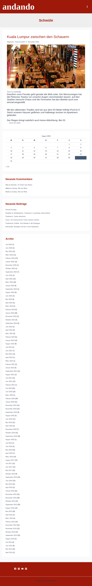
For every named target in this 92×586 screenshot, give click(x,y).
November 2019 (11, 409)
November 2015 (11, 498)
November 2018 (11, 429)
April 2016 (9, 487)
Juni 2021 (9, 381)
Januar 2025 (10, 286)
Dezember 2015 (11, 494)
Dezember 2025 (11, 265)
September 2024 (11, 289)
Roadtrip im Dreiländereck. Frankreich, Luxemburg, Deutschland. (28, 213)
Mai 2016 (9, 484)
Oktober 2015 (10, 501)
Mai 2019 (9, 422)
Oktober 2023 (10, 320)
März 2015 (9, 518)
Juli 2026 (9, 244)
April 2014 (9, 552)
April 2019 (9, 426)
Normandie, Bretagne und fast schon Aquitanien (22, 227)
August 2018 (10, 439)
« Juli (7, 166)
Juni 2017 (9, 467)
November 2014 (11, 528)
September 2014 (11, 535)
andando (18, 6)
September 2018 (11, 436)
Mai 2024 (9, 299)
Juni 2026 (9, 248)
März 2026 (9, 255)
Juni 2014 (9, 546)
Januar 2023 (10, 340)
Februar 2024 (10, 309)
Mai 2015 (9, 511)
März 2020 (9, 395)
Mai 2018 (9, 450)
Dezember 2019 (11, 405)
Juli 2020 (9, 388)
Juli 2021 (9, 378)
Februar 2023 (10, 337)
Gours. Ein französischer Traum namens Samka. (23, 220)
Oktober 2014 (10, 532)
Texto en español (13, 92)
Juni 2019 (9, 419)
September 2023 (11, 323)
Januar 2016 (10, 491)
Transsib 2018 (20, 42)
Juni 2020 (9, 392)
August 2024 (10, 292)
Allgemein (10, 42)
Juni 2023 (9, 327)
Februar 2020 (10, 398)
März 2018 (9, 457)
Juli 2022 (9, 347)
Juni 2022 (9, 351)
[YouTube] (22, 569)
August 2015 (10, 508)
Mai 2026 (9, 251)
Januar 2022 (10, 368)
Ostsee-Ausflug (11, 210)
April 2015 (9, 515)
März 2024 (9, 306)
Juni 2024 (9, 296)
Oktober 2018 (10, 433)
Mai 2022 (9, 354)
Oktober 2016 (10, 474)
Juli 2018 (9, 443)
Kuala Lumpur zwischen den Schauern (38, 37)
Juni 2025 (9, 275)
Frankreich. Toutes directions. (16, 216)
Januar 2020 (10, 402)
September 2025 (11, 272)
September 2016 (11, 477)
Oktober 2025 (10, 268)
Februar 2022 (10, 364)
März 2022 (9, 361)
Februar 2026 (10, 258)
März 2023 (9, 333)
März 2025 (9, 282)
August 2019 (10, 415)
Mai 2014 (9, 549)
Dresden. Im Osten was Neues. (22, 185)
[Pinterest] (26, 569)
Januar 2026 (10, 262)
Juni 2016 (9, 481)
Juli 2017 (9, 463)
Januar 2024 (10, 313)
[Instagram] (19, 569)
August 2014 (10, 539)
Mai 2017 (9, 470)
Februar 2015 (10, 522)
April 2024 (9, 303)
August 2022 (10, 344)
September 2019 (11, 412)
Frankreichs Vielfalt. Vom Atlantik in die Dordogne (23, 223)
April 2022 (9, 357)
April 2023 (9, 330)
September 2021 (11, 371)
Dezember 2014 (11, 525)
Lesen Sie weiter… (15, 123)
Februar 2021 (10, 385)
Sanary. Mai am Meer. (20, 188)
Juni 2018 (9, 446)
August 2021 (10, 374)
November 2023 (11, 316)
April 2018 (9, 453)
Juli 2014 (9, 542)
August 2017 (10, 460)
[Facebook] (15, 569)
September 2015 (11, 504)
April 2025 (9, 279)
